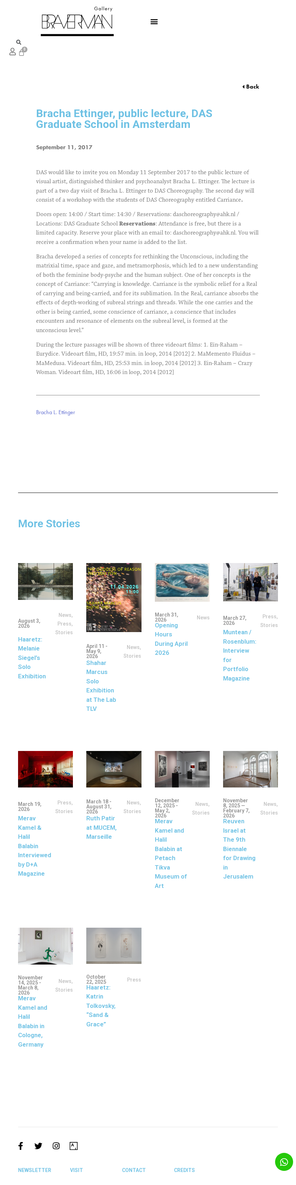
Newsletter (34, 1170)
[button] (154, 21)
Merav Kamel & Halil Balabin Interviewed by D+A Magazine (34, 846)
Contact (134, 1170)
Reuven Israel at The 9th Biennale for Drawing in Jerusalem (239, 848)
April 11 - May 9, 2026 (97, 651)
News (64, 615)
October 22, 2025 (96, 979)
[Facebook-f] (21, 1146)
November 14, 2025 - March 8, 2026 (30, 985)
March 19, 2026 (30, 806)
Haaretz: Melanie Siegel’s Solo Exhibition (32, 658)
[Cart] (21, 52)
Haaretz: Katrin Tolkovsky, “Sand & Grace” (101, 1006)
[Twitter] (38, 1146)
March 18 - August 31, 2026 (99, 807)
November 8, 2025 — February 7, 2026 (236, 808)
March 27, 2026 (235, 620)
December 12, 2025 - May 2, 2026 (167, 808)
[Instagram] (56, 1146)
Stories (201, 813)
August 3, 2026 (29, 623)
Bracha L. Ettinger (55, 412)
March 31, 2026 (166, 617)
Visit (76, 1170)
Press (64, 624)
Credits (184, 1170)
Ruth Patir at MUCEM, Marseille (101, 827)
